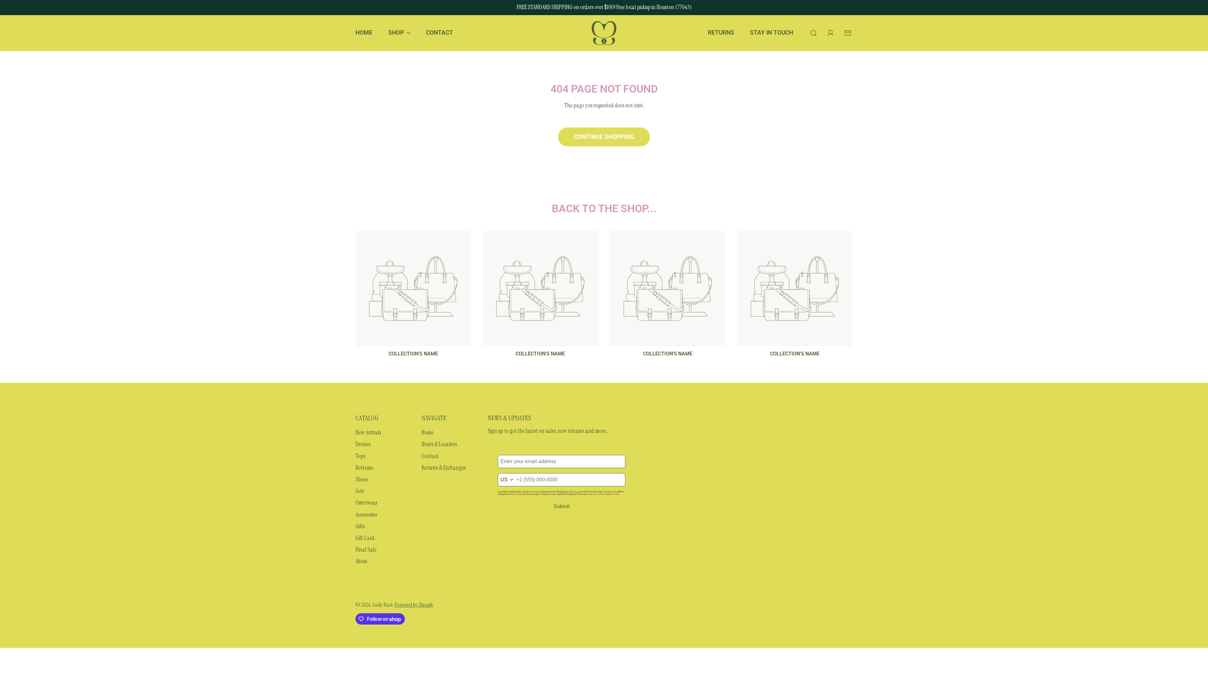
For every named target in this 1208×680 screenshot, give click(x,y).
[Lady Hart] (604, 33)
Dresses (363, 444)
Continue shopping (604, 136)
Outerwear (366, 503)
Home (427, 432)
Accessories (366, 514)
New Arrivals (368, 432)
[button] (847, 33)
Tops (360, 456)
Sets (359, 491)
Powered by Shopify (413, 604)
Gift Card (365, 538)
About (361, 561)
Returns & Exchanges (444, 468)
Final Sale (366, 549)
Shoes (361, 479)
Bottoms (364, 468)
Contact (430, 456)
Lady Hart (382, 604)
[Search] (813, 33)
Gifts (360, 526)
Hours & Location (439, 444)
